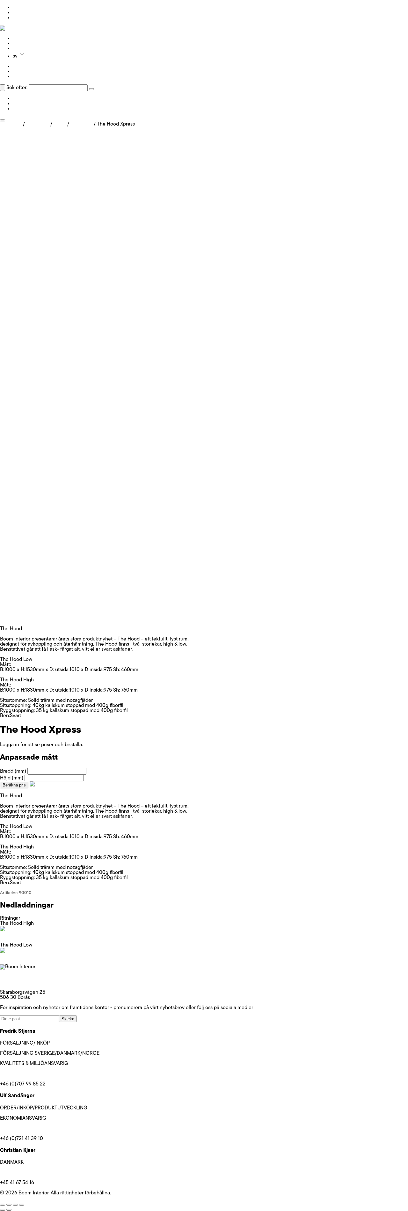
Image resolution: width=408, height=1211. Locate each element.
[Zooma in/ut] (2, 1205)
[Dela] (15, 1205)
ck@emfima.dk (16, 1172)
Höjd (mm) (11, 778)
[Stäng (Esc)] (21, 1205)
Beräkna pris (14, 785)
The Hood (81, 124)
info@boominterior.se (23, 977)
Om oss (21, 43)
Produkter (23, 38)
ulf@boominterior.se (22, 1128)
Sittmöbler (37, 124)
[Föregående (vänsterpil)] (2, 1210)
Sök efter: (16, 87)
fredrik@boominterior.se (26, 1074)
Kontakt (21, 48)
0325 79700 (13, 982)
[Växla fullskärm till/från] (8, 1205)
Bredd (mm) (13, 771)
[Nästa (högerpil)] (8, 1210)
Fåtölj (60, 124)
